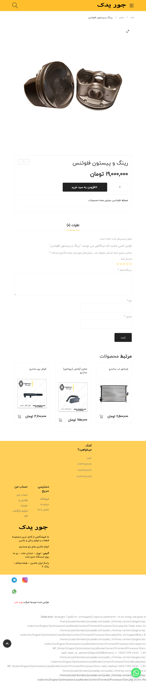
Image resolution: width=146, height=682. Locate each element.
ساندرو (36, 374)
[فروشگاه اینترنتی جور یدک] (112, 5)
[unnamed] (73, 86)
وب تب (18, 602)
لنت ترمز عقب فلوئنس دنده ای (20, 162)
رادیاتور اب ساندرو (118, 369)
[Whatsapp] (136, 673)
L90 (114, 374)
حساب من (22, 495)
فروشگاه (44, 499)
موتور (121, 17)
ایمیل (128, 316)
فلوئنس (116, 200)
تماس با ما (43, 509)
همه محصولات (96, 200)
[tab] (73, 226)
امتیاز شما (126, 259)
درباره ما (44, 504)
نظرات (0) (73, 225)
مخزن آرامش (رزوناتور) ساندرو (75, 370)
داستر (42, 374)
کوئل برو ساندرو (37, 369)
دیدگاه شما (125, 270)
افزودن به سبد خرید (84, 187)
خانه (132, 17)
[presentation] (14, 396)
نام (129, 301)
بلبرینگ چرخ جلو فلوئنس (26, 162)
